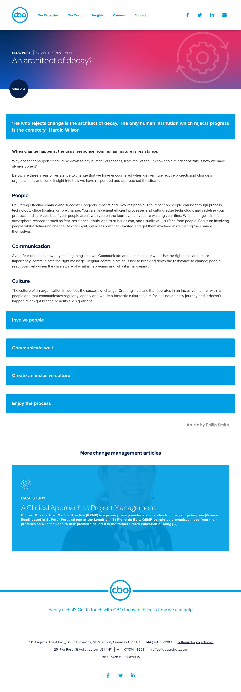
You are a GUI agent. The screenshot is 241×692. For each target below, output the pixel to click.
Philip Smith (217, 425)
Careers (119, 15)
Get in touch (90, 609)
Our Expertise (48, 15)
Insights (98, 15)
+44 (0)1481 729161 (159, 642)
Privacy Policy (132, 657)
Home (104, 657)
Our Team (75, 15)
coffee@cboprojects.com (196, 642)
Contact (140, 15)
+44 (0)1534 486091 (131, 649)
